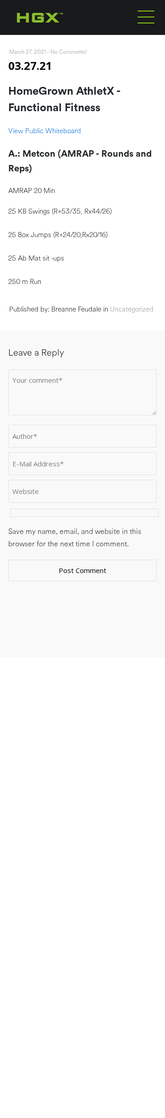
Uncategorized (132, 309)
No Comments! (68, 52)
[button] (146, 17)
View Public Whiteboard (44, 131)
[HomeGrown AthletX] (57, 33)
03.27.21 (30, 65)
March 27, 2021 (27, 52)
